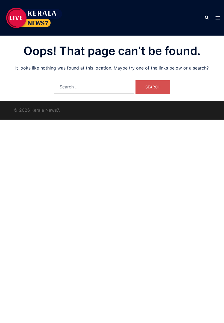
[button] (206, 18)
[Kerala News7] (34, 17)
